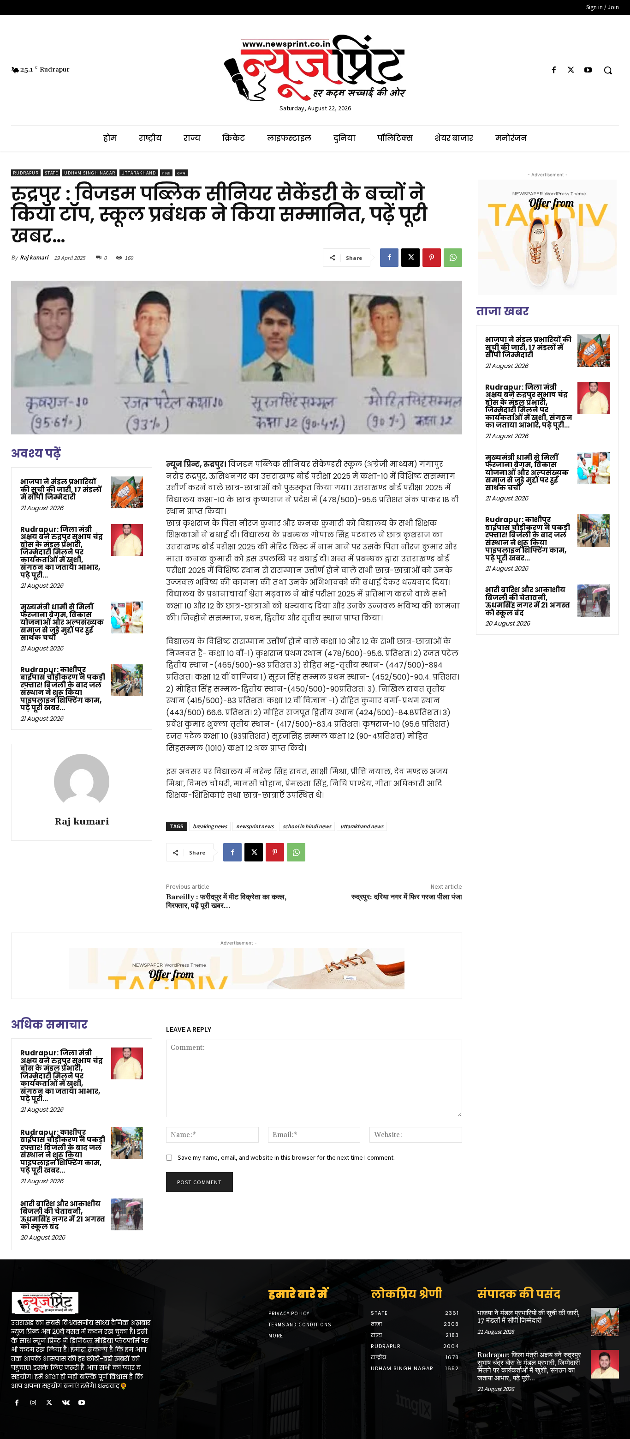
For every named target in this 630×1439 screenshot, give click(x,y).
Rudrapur (26, 173)
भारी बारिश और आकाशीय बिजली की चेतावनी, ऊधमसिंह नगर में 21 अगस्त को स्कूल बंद (62, 1215)
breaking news (210, 826)
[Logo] (82, 1303)
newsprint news (254, 826)
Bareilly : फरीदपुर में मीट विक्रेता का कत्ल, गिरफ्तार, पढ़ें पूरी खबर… (226, 901)
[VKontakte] (65, 1403)
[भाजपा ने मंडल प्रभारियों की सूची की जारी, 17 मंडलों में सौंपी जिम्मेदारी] (127, 492)
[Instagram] (33, 1403)
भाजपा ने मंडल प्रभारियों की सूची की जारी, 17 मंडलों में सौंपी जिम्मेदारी (60, 489)
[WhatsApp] (453, 257)
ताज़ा (166, 173)
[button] (608, 70)
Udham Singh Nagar (89, 173)
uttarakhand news (361, 826)
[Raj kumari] (81, 781)
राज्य (181, 173)
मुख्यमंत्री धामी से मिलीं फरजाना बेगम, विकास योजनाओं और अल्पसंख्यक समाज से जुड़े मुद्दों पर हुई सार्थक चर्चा (62, 622)
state (51, 173)
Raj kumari (34, 257)
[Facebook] (553, 70)
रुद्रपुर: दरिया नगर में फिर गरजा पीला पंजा (406, 897)
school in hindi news (307, 826)
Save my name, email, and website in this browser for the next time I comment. (286, 1157)
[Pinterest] (431, 257)
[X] (571, 70)
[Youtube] (588, 70)
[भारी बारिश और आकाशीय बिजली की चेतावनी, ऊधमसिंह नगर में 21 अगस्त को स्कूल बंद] (127, 1214)
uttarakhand (138, 173)
